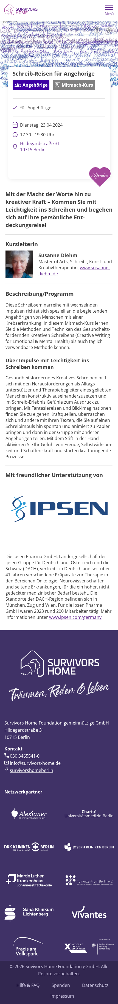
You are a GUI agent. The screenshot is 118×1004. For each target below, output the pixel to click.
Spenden (61, 985)
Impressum (62, 996)
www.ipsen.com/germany (75, 617)
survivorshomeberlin (31, 770)
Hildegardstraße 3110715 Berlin (40, 146)
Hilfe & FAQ (28, 985)
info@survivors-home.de (35, 763)
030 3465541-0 (25, 756)
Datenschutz (95, 985)
